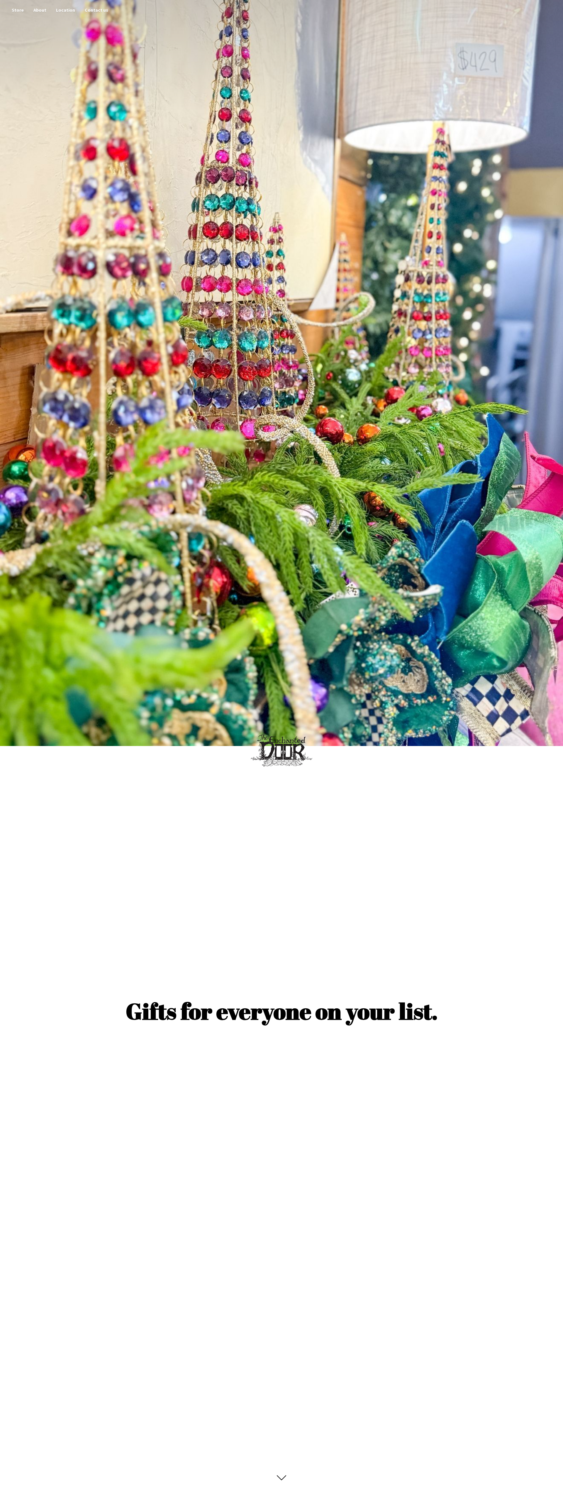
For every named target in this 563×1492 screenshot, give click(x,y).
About (39, 10)
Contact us (96, 10)
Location (65, 10)
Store (18, 10)
